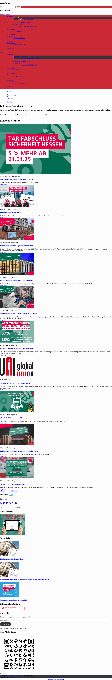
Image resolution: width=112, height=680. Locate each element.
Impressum (10, 48)
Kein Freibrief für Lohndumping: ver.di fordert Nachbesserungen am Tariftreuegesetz (24, 579)
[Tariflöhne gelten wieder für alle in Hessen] (9, 556)
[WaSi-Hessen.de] (5, 14)
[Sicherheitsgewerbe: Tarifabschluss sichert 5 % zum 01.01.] (35, 173)
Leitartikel (10, 98)
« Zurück (2, 491)
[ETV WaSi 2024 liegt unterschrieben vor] (17, 412)
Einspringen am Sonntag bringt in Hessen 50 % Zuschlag (18, 313)
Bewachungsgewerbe (21, 18)
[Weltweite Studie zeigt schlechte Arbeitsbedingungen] (17, 342)
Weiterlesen (3, 184)
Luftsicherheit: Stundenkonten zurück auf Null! (13, 600)
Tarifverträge (11, 34)
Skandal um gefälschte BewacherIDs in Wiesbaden (16, 280)
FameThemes (12, 677)
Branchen (10, 16)
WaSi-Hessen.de (5, 53)
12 (12, 491)
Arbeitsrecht (11, 36)
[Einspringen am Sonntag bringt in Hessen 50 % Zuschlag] (17, 307)
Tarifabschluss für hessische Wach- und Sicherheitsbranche (19, 451)
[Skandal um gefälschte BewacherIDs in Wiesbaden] (17, 274)
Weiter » (15, 491)
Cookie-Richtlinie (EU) (21, 45)
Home (9, 91)
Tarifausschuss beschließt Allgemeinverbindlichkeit (16, 246)
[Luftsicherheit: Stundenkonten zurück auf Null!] (9, 597)
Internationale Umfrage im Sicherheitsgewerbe (15, 383)
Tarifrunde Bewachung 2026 (30, 19)
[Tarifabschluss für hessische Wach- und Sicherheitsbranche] (17, 445)
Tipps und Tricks (19, 38)
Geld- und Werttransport (22, 23)
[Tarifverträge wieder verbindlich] (17, 206)
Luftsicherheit (18, 24)
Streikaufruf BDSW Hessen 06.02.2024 (12, 484)
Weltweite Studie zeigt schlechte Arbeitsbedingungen (17, 348)
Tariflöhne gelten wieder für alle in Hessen (11, 559)
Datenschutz (11, 43)
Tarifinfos (10, 102)
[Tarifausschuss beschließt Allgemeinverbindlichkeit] (17, 239)
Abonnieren (5, 624)
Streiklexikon (18, 31)
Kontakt (9, 41)
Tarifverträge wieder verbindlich (10, 212)
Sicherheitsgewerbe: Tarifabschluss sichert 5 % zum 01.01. (19, 179)
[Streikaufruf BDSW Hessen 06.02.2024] (17, 478)
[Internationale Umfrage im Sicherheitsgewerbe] (17, 377)
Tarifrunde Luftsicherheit (29, 26)
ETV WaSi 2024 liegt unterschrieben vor (13, 418)
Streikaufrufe (11, 29)
